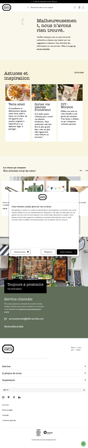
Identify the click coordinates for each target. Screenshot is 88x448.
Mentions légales (7, 410)
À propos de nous (12, 373)
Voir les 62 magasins (15, 288)
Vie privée (5, 405)
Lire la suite (79, 72)
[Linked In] (19, 397)
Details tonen (20, 252)
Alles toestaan (66, 252)
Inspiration (8, 380)
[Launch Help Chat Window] (83, 444)
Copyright (5, 415)
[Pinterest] (9, 397)
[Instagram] (3, 397)
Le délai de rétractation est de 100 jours (45, 1)
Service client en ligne (13, 326)
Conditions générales (9, 420)
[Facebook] (14, 397)
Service (6, 366)
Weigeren (48, 252)
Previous (81, 170)
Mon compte (75, 7)
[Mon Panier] (79, 7)
